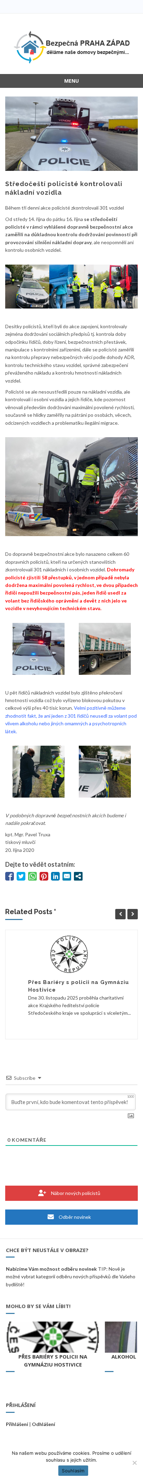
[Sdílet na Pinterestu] (44, 876)
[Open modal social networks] (78, 876)
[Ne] (134, 1462)
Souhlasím (73, 1470)
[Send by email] (66, 876)
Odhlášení (43, 1424)
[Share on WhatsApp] (32, 876)
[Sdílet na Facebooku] (9, 876)
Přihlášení (17, 1424)
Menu (71, 80)
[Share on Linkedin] (55, 876)
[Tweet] (21, 876)
